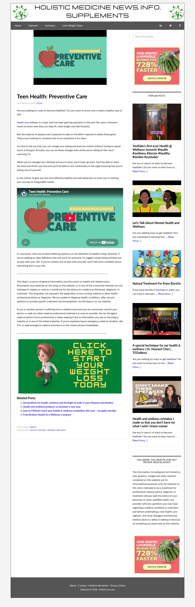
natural (42, 430)
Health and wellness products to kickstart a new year (52, 407)
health (33, 430)
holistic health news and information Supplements (97, 12)
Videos (33, 427)
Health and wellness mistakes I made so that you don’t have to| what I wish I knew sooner (154, 422)
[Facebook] (180, 26)
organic (51, 430)
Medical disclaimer (99, 585)
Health (20, 122)
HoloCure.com (107, 589)
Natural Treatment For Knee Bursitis (157, 283)
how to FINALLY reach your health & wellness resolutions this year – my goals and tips (69, 411)
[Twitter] (171, 26)
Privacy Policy (118, 585)
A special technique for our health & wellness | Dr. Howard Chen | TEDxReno (157, 349)
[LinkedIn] (161, 26)
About (73, 585)
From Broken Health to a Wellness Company (47, 415)
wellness (61, 430)
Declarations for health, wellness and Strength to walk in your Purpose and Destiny (68, 403)
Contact (82, 585)
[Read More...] (140, 171)
